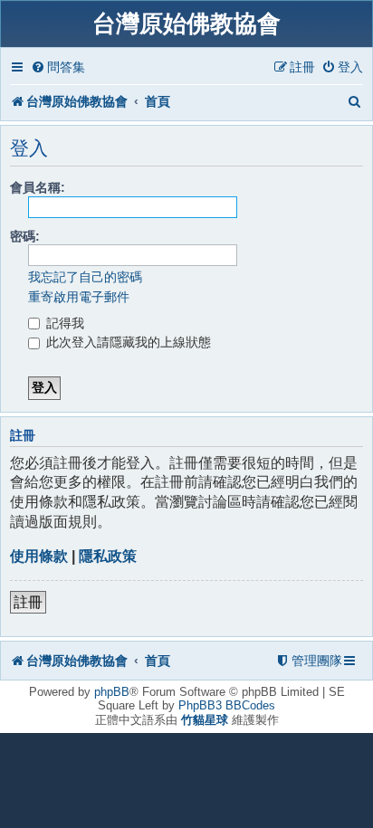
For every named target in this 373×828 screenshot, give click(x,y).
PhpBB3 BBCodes (226, 705)
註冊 (28, 602)
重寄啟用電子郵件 (78, 297)
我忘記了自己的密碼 (85, 277)
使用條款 (39, 556)
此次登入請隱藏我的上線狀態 (127, 342)
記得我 (63, 323)
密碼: (25, 236)
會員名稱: (37, 187)
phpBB (111, 692)
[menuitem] (58, 67)
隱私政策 (108, 556)
